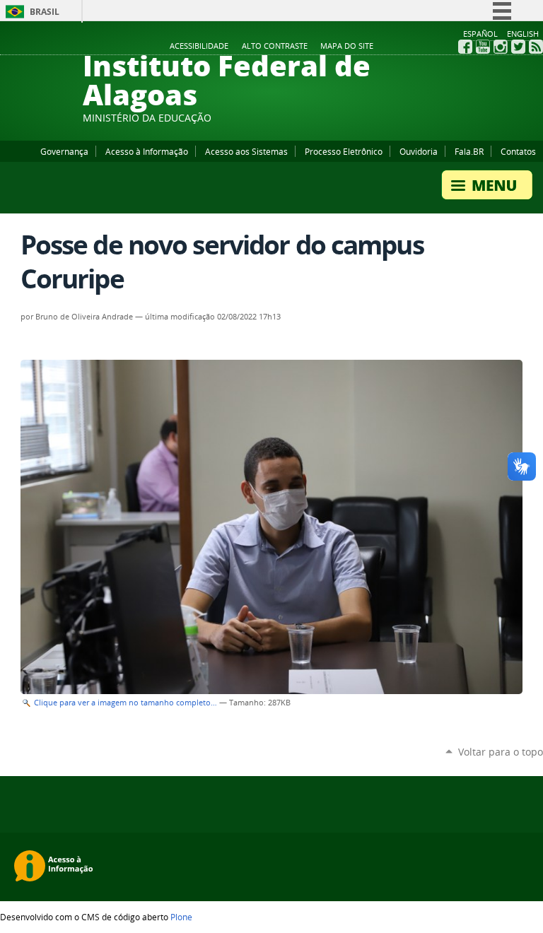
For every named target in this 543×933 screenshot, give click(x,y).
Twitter (518, 47)
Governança (64, 151)
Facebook (465, 47)
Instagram (501, 47)
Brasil (44, 12)
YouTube (483, 47)
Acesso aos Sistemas (246, 151)
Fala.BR (469, 151)
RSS (536, 47)
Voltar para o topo (500, 751)
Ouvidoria (418, 151)
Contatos (518, 151)
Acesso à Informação (146, 151)
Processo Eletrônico (344, 151)
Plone (181, 916)
